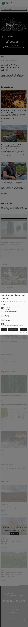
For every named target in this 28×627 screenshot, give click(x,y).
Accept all (23, 329)
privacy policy (4, 304)
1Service (7, 313)
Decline (4, 329)
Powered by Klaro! (23, 332)
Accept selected (13, 329)
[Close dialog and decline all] (27, 293)
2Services (7, 309)
